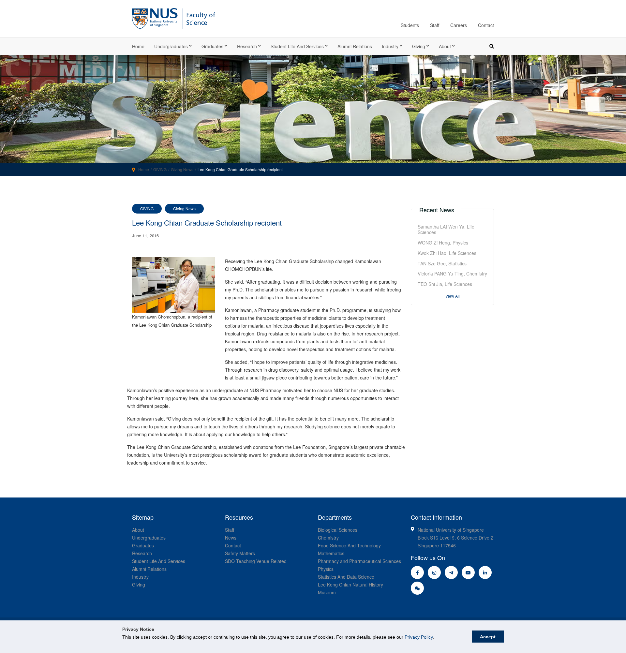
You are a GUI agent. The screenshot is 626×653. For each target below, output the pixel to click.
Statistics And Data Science (346, 576)
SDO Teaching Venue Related (256, 561)
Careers (458, 25)
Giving (418, 46)
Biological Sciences (337, 530)
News (230, 537)
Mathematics (331, 553)
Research (247, 46)
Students (410, 25)
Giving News (182, 169)
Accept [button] (488, 636)
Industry (390, 46)
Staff (434, 25)
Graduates (212, 46)
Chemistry (328, 537)
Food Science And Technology (349, 545)
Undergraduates (171, 46)
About (445, 46)
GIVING (160, 169)
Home (138, 46)
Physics (326, 569)
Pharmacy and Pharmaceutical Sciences (359, 561)
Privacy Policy (419, 637)
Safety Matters (240, 553)
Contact (486, 25)
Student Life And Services (158, 561)
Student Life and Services (297, 46)
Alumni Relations (354, 46)
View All (452, 296)
